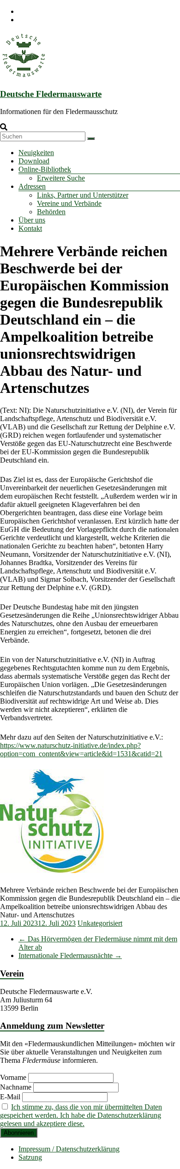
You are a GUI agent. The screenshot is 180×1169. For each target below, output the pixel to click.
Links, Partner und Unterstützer (82, 195)
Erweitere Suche (61, 178)
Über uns (31, 220)
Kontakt (30, 228)
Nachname (15, 1087)
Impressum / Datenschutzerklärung (69, 1149)
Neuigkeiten (36, 153)
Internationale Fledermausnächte (70, 955)
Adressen (32, 186)
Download (33, 161)
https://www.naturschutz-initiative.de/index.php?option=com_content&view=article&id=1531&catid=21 (81, 749)
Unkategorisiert (100, 923)
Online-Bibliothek (44, 169)
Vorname (13, 1077)
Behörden (51, 212)
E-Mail (10, 1097)
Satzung (30, 1157)
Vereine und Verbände (69, 203)
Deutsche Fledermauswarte (51, 94)
